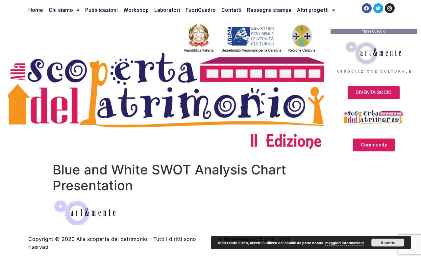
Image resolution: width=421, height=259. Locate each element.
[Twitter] (378, 8)
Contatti (231, 10)
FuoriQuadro (201, 10)
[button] (374, 92)
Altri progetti (313, 10)
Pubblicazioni (101, 10)
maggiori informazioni (344, 242)
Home (35, 10)
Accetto (388, 243)
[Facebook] (367, 8)
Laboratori (167, 10)
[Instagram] (390, 8)
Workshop (136, 10)
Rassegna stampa (269, 10)
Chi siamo (61, 10)
